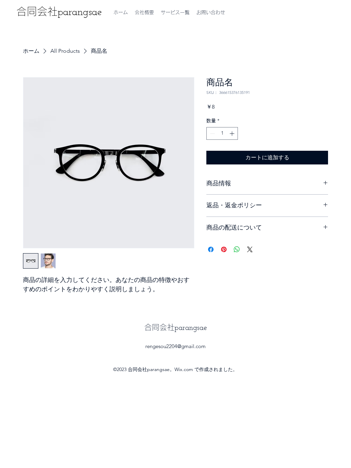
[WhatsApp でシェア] (237, 249)
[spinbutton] (222, 133)
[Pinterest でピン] (224, 249)
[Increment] (232, 133)
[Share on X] (250, 249)
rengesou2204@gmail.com (175, 346)
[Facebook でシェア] (211, 249)
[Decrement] (211, 133)
